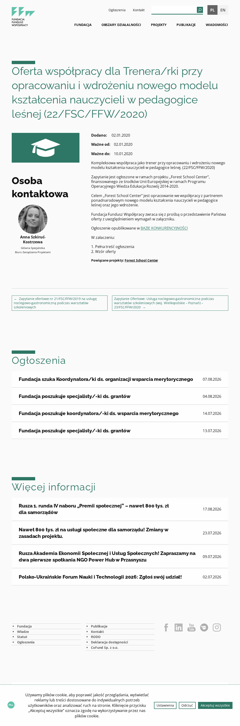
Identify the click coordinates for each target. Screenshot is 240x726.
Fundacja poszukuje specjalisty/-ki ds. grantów (74, 396)
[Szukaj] (200, 10)
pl (212, 10)
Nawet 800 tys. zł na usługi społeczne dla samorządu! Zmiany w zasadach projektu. (94, 533)
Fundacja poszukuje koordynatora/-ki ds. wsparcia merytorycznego (99, 413)
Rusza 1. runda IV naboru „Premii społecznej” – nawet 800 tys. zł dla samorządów (94, 509)
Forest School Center (141, 260)
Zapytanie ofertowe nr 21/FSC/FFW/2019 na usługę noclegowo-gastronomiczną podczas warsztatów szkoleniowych (55, 302)
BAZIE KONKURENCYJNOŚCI (164, 228)
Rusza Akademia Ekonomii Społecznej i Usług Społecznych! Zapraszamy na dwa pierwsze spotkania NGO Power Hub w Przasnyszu (107, 556)
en (222, 10)
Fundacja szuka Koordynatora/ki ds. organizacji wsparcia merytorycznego (106, 379)
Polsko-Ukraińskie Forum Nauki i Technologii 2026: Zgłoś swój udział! (100, 577)
